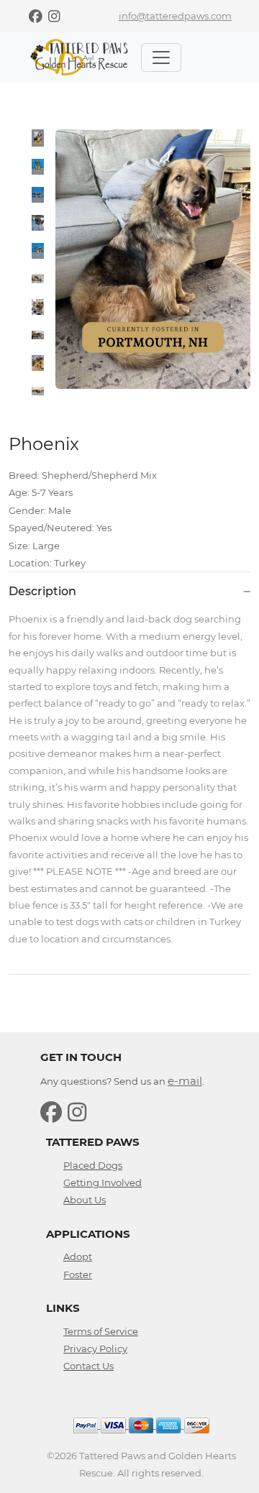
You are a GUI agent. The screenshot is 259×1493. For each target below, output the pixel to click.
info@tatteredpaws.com (175, 16)
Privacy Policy (95, 1348)
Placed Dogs (92, 1165)
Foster (77, 1274)
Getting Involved (102, 1182)
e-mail (185, 1081)
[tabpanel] (152, 259)
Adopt (77, 1256)
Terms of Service (100, 1331)
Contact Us (88, 1366)
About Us (84, 1199)
